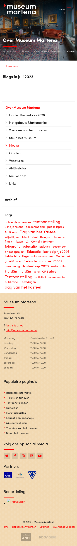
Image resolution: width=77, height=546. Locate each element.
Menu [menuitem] (62, 9)
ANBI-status (18, 168)
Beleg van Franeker (53, 237)
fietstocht (11, 256)
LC (27, 241)
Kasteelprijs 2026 (35, 266)
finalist (9, 241)
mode (57, 260)
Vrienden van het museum (28, 130)
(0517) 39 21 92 (14, 325)
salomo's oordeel (42, 256)
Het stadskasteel (16, 412)
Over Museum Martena (47, 51)
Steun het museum (22, 138)
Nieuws (71, 51)
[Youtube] (40, 456)
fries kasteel (30, 237)
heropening (12, 266)
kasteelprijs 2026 (56, 251)
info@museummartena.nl (21, 330)
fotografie (12, 246)
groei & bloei (13, 261)
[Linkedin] (31, 456)
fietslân (25, 271)
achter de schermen (18, 222)
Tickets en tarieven (17, 397)
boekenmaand (35, 227)
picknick (44, 246)
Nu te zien (12, 407)
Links (12, 183)
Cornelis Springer (42, 241)
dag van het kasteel (23, 287)
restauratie (58, 266)
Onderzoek (63, 256)
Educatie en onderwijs (20, 418)
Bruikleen (11, 232)
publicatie (11, 282)
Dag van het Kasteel (38, 231)
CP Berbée (49, 271)
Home (25, 51)
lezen (19, 241)
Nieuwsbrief (17, 176)
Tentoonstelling (18, 276)
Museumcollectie (16, 423)
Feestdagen (28, 282)
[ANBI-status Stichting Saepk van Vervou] (26, 537)
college (24, 256)
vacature (45, 261)
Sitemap (44, 527)
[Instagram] (23, 456)
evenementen (57, 277)
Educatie (34, 251)
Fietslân (11, 271)
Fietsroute (30, 261)
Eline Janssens (14, 227)
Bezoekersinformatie (19, 392)
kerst (36, 271)
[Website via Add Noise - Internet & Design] (47, 537)
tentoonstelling (46, 221)
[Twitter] (7, 456)
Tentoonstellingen (17, 402)
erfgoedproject (14, 252)
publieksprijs (55, 227)
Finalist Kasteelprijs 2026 (27, 115)
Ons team (16, 153)
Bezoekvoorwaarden (24, 527)
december (59, 246)
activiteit (40, 277)
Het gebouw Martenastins (28, 122)
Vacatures (16, 160)
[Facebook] (15, 456)
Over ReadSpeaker (64, 527)
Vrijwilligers (12, 237)
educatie (30, 246)
